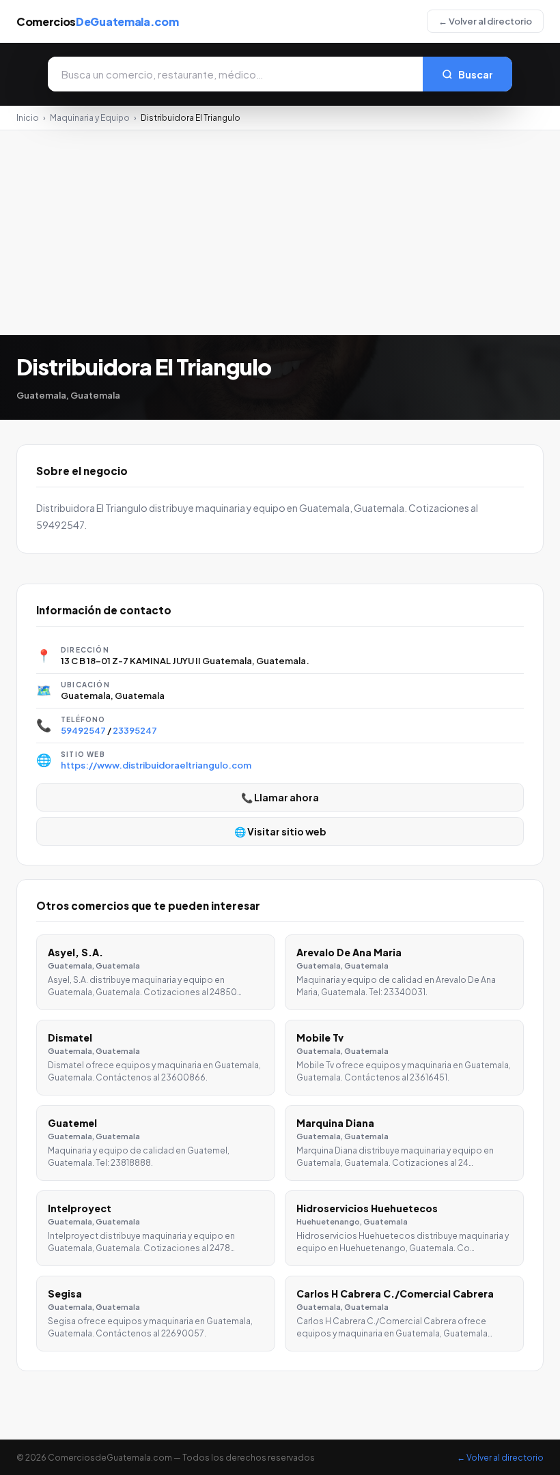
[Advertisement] (280, 232)
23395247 (135, 730)
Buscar (475, 74)
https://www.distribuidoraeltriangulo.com (156, 765)
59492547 (83, 730)
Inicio (27, 118)
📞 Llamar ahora (280, 797)
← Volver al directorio (485, 21)
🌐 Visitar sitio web (280, 831)
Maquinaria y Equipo (90, 118)
